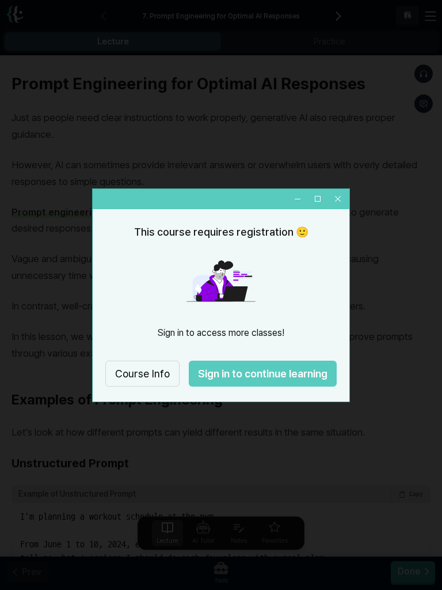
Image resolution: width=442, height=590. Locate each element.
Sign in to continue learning (262, 374)
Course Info (142, 374)
